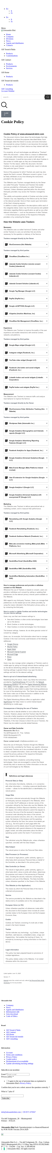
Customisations (12, 56)
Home (8, 34)
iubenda (6, 980)
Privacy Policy (11, 1057)
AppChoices (8, 702)
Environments (11, 66)
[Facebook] (4, 1105)
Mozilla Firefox (12, 646)
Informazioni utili (12, 1012)
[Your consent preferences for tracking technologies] (4, 1148)
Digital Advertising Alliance (37, 684)
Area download (12, 1014)
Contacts (9, 45)
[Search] (48, 97)
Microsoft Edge (12, 654)
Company (10, 37)
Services (9, 68)
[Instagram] (17, 1105)
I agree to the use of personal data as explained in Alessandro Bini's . (26, 1082)
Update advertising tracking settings (19, 1063)
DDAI (21, 686)
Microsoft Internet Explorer (16, 652)
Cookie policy (11, 1059)
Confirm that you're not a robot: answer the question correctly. (25, 1087)
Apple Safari (11, 649)
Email (4, 1074)
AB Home (10, 1034)
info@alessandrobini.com (11, 1112)
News (8, 41)
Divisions (9, 39)
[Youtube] (11, 1105)
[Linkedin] (24, 1105)
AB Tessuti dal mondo (14, 1037)
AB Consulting (7, 89)
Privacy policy (7, 1077)
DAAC (10, 686)
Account (4, 91)
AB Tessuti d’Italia (13, 1030)
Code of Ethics (11, 1016)
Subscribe (5, 1098)
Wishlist (11, 91)
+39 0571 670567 (29, 1112)
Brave (9, 657)
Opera (9, 659)
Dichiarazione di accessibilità (17, 1061)
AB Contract (11, 1032)
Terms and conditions (14, 1055)
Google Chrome (12, 644)
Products (9, 54)
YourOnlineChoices (19, 682)
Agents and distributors (15, 43)
